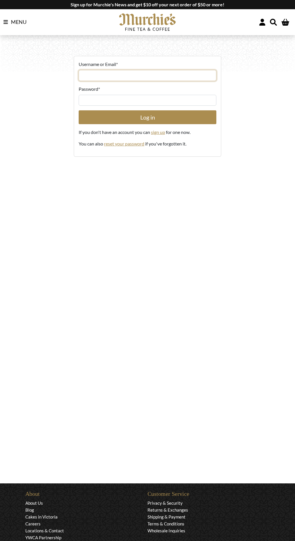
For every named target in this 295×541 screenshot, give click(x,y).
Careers (33, 523)
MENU (18, 22)
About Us (34, 503)
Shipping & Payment (167, 516)
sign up (158, 132)
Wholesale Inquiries (166, 530)
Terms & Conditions (166, 523)
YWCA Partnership (43, 537)
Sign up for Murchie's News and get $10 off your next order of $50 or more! (147, 4)
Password (89, 89)
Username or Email (98, 64)
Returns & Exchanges (168, 509)
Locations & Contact (44, 530)
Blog (29, 509)
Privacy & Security (165, 503)
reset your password (124, 143)
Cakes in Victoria (41, 516)
